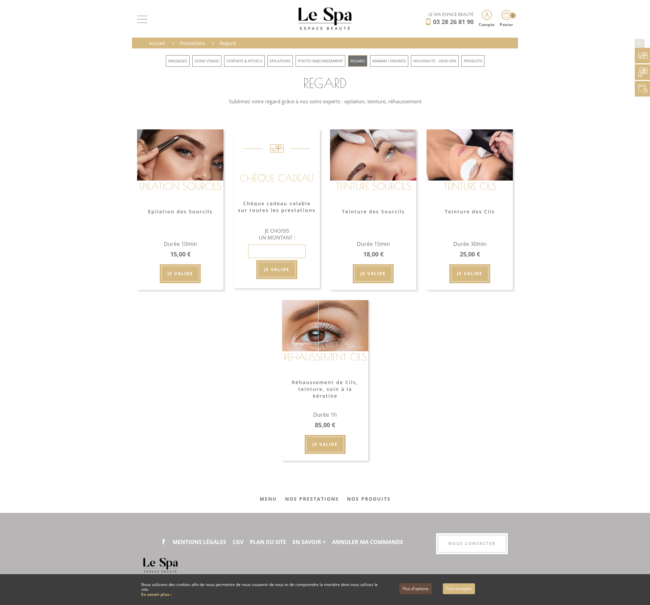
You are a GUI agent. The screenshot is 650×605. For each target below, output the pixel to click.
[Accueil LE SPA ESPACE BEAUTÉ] (325, 18)
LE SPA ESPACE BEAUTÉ (451, 14)
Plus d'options (416, 588)
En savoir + (309, 542)
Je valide (180, 273)
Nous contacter (472, 543)
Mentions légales (199, 542)
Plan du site (268, 542)
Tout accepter (459, 588)
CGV (238, 542)
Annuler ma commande (367, 542)
